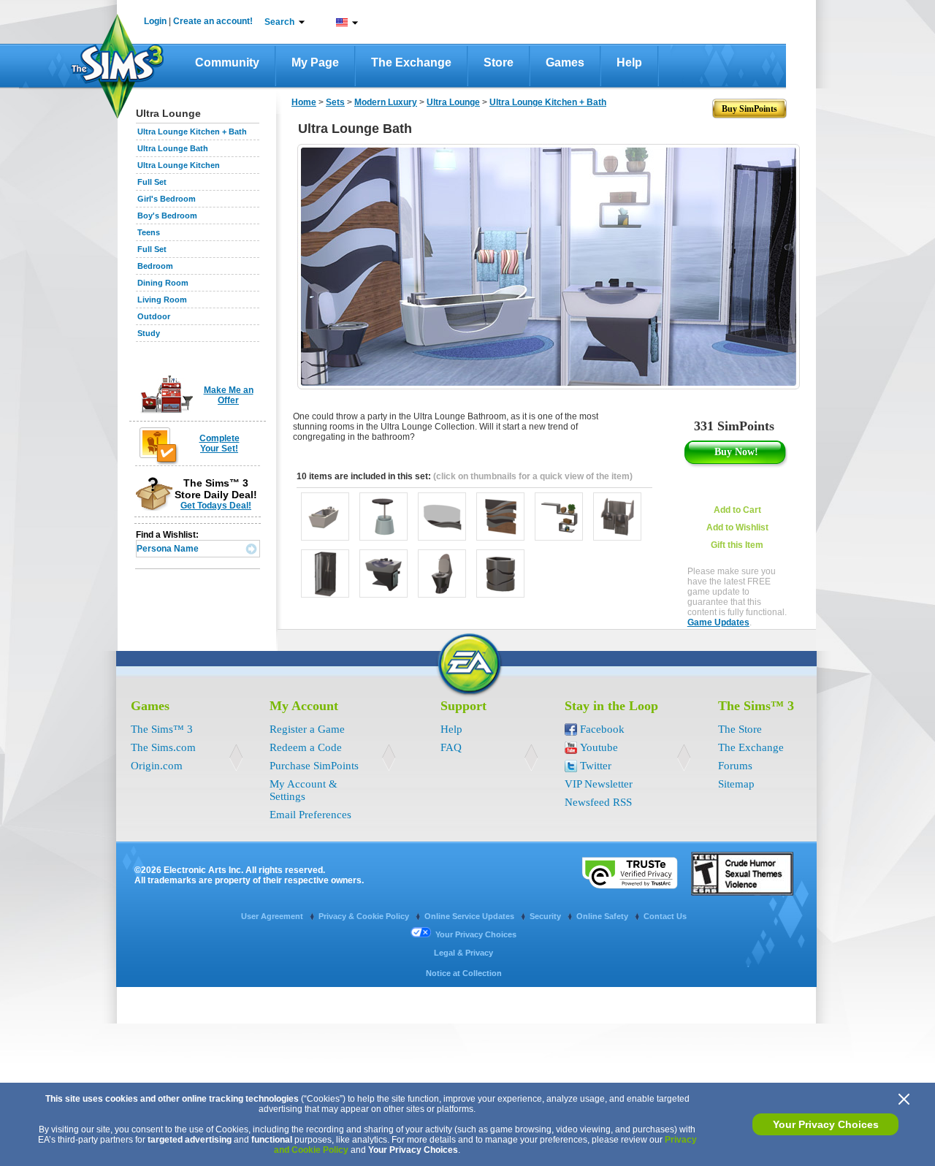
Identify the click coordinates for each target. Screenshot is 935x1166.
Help (629, 62)
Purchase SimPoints (314, 765)
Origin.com (157, 765)
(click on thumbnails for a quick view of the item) (533, 476)
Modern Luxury (385, 102)
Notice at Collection (464, 973)
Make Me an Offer (228, 395)
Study (148, 333)
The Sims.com (163, 747)
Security (546, 916)
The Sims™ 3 (162, 729)
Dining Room (162, 282)
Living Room (162, 299)
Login (155, 21)
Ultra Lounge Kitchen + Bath (192, 131)
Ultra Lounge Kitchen (178, 165)
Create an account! (213, 21)
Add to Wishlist (737, 527)
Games (565, 62)
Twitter (595, 765)
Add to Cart (737, 510)
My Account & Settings (303, 790)
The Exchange (411, 62)
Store (499, 62)
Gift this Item (737, 545)
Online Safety (603, 916)
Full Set (152, 182)
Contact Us (665, 916)
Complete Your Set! (219, 443)
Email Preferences (310, 814)
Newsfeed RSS (598, 802)
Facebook (602, 729)
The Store (740, 729)
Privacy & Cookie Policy (364, 916)
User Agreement (273, 916)
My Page (315, 62)
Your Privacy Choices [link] (475, 934)
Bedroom (155, 266)
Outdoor (153, 316)
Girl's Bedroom (166, 198)
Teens (148, 232)
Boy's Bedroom (167, 215)
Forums (735, 765)
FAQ (451, 747)
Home (303, 102)
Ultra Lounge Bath (172, 148)
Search (279, 22)
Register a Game (307, 729)
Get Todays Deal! (215, 505)
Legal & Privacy (463, 952)
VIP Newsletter (599, 784)
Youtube (599, 747)
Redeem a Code (306, 747)
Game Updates (718, 622)
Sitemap (736, 784)
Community (227, 62)
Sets (335, 102)
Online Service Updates (470, 916)
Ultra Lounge (453, 102)
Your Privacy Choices (826, 1124)
